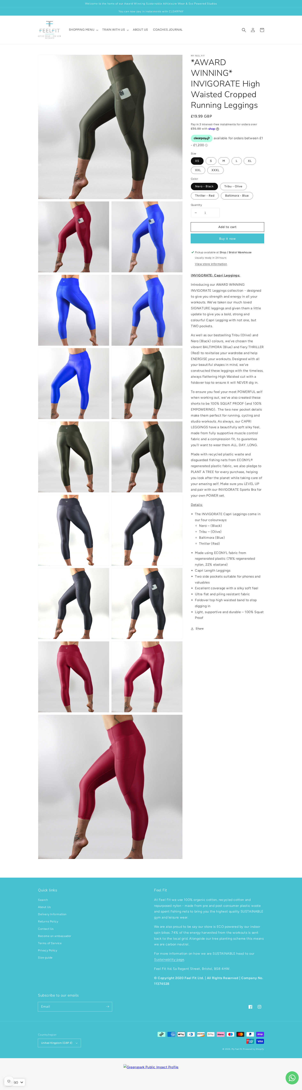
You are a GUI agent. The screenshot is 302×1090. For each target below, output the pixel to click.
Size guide (45, 957)
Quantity (196, 204)
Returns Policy (48, 921)
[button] (243, 30)
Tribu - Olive (233, 186)
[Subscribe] (107, 1006)
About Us (44, 907)
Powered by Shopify (253, 1049)
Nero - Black (204, 186)
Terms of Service (50, 943)
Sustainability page (169, 959)
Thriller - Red (204, 195)
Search (43, 900)
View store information (211, 264)
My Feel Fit (237, 1049)
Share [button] (200, 628)
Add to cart (227, 227)
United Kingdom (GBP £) (57, 1042)
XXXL (215, 170)
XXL (198, 170)
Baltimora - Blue (237, 195)
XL (250, 161)
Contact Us (46, 929)
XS (197, 161)
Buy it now (227, 239)
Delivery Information (52, 914)
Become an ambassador (54, 936)
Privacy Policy (47, 950)
